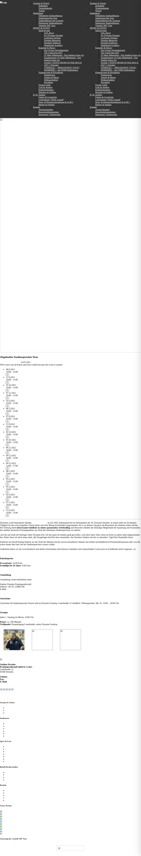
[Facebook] (1, 689)
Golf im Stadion (12, 756)
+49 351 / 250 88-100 (17, 677)
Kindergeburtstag (13, 759)
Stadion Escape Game (15, 754)
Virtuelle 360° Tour (14, 733)
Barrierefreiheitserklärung (17, 800)
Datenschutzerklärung (15, 795)
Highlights (10, 710)
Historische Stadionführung (17, 731)
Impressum (10, 798)
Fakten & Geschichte (15, 772)
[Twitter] (4, 689)
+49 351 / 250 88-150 (14, 679)
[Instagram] (7, 689)
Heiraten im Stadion (14, 761)
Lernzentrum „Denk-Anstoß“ (18, 775)
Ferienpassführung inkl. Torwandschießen (24, 736)
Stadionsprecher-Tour (15, 726)
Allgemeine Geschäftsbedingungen (21, 777)
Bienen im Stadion (14, 780)
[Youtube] (10, 689)
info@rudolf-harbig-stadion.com (21, 589)
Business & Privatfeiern (16, 751)
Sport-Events (11, 746)
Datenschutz (80, 854)
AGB (91, 854)
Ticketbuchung (12, 713)
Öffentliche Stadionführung (17, 723)
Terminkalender (12, 708)
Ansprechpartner (13, 790)
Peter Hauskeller (39, 523)
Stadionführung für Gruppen (18, 728)
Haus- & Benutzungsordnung (110, 854)
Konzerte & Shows (14, 749)
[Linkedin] (12, 689)
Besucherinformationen (16, 793)
